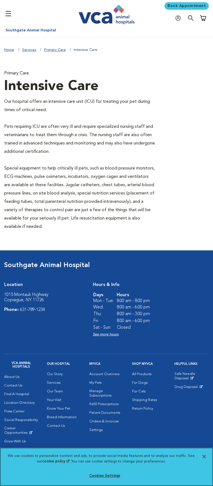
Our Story (55, 374)
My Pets (95, 383)
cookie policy (55, 461)
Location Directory (19, 403)
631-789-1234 (32, 310)
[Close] (204, 456)
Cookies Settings (104, 476)
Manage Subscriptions (100, 393)
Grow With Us (15, 441)
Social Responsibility (21, 420)
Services (29, 50)
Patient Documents (104, 413)
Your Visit (54, 400)
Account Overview (104, 374)
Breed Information (62, 417)
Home (9, 50)
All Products (141, 374)
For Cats (139, 391)
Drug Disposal (188, 388)
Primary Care (55, 50)
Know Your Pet (58, 408)
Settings (96, 430)
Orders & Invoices (104, 421)
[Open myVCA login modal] (179, 18)
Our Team (55, 391)
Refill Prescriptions (104, 404)
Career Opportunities (21, 432)
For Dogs (140, 383)
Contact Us (13, 385)
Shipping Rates (144, 400)
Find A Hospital (16, 394)
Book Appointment (187, 6)
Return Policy (142, 408)
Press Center (14, 411)
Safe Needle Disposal (191, 377)
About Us (11, 377)
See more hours (106, 334)
